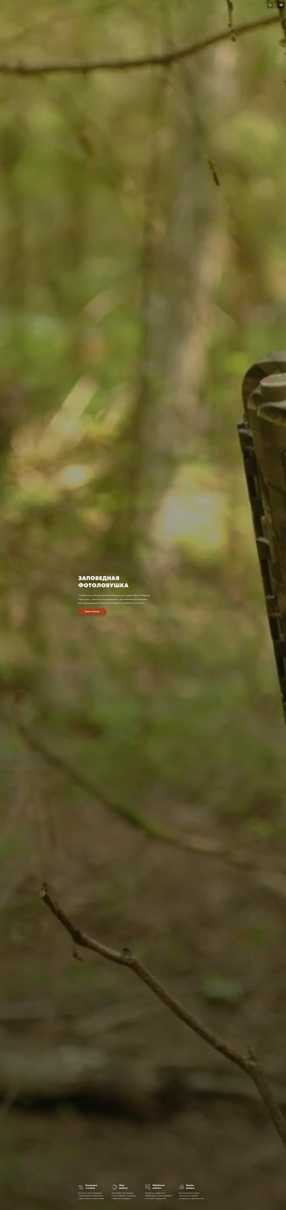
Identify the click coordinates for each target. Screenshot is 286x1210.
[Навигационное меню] (281, 5)
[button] (270, 5)
